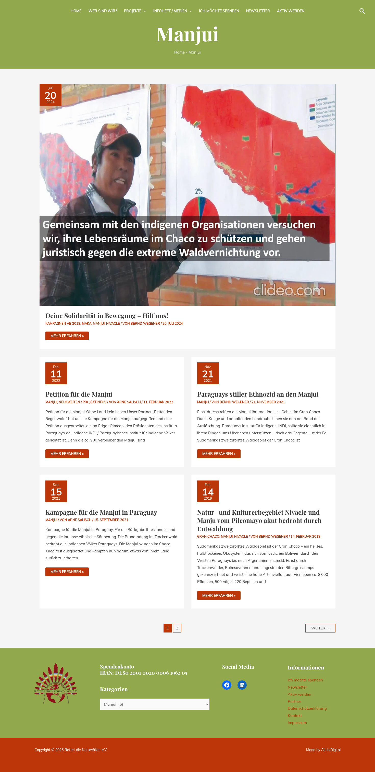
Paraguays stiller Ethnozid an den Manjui (258, 394)
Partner (294, 701)
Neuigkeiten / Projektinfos (82, 402)
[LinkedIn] (242, 685)
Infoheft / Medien (170, 11)
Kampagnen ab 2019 (62, 323)
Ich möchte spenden (219, 11)
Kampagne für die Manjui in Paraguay (101, 512)
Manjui (99, 323)
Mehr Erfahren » (67, 335)
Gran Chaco (208, 536)
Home (76, 11)
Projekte (132, 11)
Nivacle (113, 323)
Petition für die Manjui (78, 394)
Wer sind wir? (103, 11)
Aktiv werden (290, 11)
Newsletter (258, 11)
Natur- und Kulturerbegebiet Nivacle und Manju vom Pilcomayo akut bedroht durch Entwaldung (259, 520)
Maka (86, 323)
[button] (362, 11)
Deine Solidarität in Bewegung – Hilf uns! (106, 315)
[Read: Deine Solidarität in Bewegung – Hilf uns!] (187, 194)
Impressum (297, 722)
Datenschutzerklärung (307, 708)
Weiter (320, 628)
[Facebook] (226, 685)
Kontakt (295, 715)
